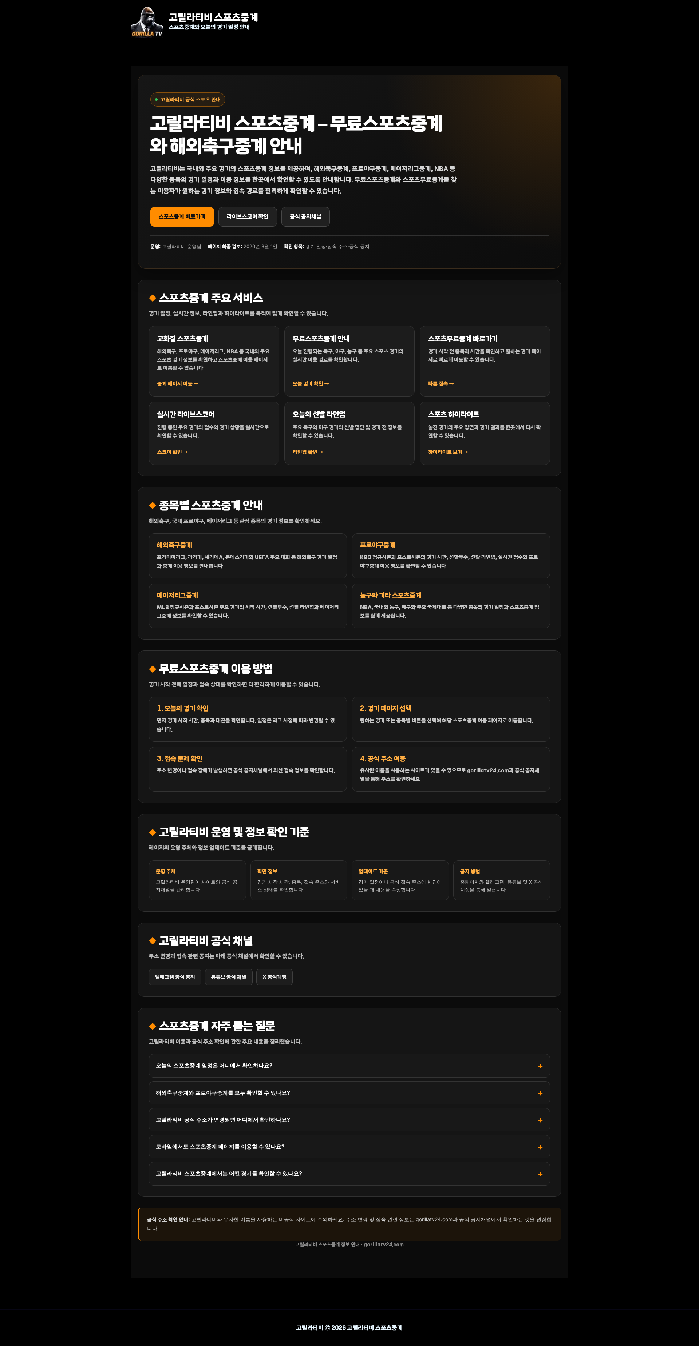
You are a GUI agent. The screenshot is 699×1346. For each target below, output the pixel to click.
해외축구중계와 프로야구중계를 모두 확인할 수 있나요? (223, 1092)
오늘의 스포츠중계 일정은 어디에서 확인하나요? (214, 1065)
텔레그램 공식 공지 (175, 977)
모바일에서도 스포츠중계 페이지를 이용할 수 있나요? (220, 1146)
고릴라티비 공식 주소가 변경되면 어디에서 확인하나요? (223, 1119)
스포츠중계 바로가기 (182, 217)
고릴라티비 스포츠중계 (213, 17)
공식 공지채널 (305, 217)
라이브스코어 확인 (248, 217)
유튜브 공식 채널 (228, 977)
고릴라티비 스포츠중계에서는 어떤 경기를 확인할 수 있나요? (229, 1173)
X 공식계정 (274, 977)
